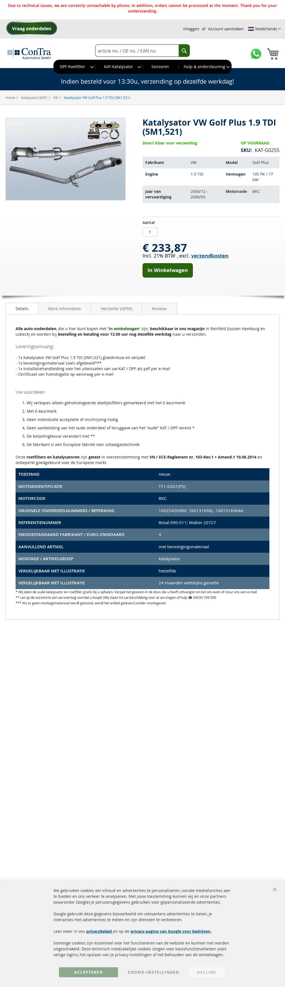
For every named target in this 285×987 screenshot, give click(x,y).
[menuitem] (74, 67)
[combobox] (142, 50)
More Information (64, 308)
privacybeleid (99, 931)
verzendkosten (210, 255)
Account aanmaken (226, 28)
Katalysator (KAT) (34, 97)
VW (56, 97)
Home (11, 97)
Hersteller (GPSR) (116, 308)
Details (22, 308)
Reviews (159, 308)
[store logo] (29, 53)
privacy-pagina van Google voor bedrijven (171, 931)
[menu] (142, 67)
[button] (264, 29)
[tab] (22, 308)
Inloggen (191, 28)
